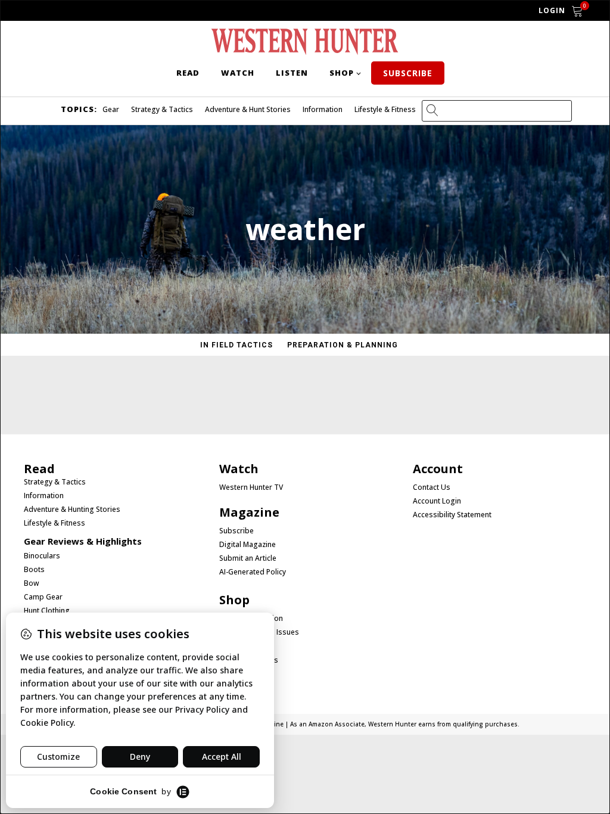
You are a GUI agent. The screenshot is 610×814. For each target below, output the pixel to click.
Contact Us (431, 487)
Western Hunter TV (251, 487)
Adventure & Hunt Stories (248, 109)
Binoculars (42, 556)
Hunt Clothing (47, 611)
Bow (31, 583)
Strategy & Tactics (162, 109)
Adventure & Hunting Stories (72, 509)
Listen (292, 72)
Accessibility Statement (452, 515)
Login (552, 10)
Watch (237, 72)
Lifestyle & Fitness (385, 109)
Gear (110, 109)
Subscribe (407, 73)
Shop (341, 72)
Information (323, 109)
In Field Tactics (236, 345)
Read (188, 72)
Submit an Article (247, 558)
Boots (34, 570)
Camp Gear (43, 597)
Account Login (437, 501)
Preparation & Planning (342, 345)
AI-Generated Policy (252, 572)
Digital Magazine (247, 544)
